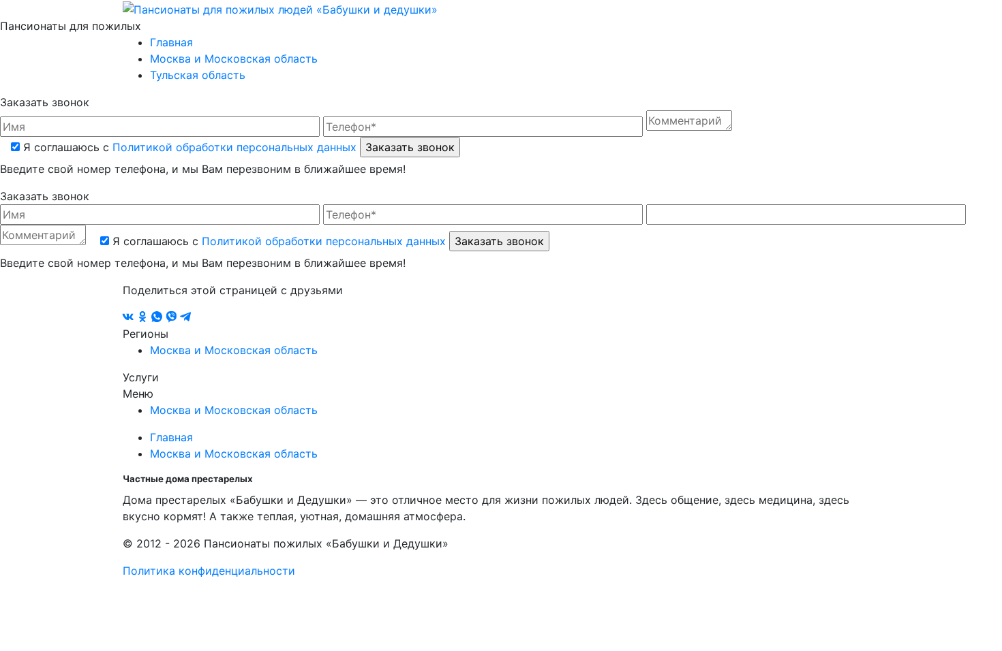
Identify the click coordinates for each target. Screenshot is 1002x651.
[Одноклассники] (144, 317)
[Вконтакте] (130, 317)
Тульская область (197, 75)
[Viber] (173, 317)
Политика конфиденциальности (209, 570)
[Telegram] (185, 317)
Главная (171, 42)
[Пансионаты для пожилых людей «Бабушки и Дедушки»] (280, 8)
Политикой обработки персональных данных (234, 147)
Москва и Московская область (234, 58)
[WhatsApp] (158, 317)
